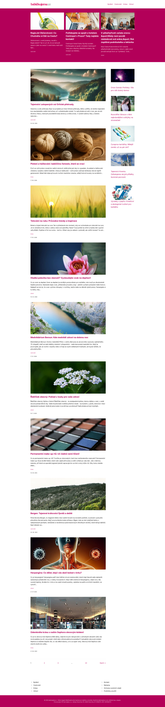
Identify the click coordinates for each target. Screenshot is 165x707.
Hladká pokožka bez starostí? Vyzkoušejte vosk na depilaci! (61, 278)
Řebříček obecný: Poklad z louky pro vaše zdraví (55, 397)
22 (86, 663)
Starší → (103, 663)
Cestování (118, 4)
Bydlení (110, 4)
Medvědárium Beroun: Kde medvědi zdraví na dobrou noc (59, 337)
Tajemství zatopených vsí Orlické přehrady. (52, 104)
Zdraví (131, 4)
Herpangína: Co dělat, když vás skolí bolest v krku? (56, 573)
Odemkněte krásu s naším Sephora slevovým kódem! (57, 632)
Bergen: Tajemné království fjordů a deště (51, 513)
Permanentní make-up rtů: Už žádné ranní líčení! (55, 454)
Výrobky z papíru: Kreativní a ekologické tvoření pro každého (122, 204)
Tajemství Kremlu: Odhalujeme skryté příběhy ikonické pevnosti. (122, 174)
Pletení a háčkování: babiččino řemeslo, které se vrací (57, 164)
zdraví (102, 55)
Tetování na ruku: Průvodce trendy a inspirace (54, 221)
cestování (33, 51)
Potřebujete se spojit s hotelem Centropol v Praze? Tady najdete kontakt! (82, 36)
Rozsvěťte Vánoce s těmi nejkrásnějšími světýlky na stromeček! (122, 117)
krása (32, 177)
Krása (125, 4)
